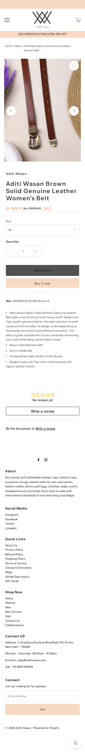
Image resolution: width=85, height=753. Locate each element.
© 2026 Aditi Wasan (18, 728)
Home (8, 46)
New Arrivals (13, 611)
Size (8, 221)
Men (8, 607)
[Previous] (11, 111)
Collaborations (14, 625)
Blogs (8, 572)
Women (10, 602)
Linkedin (11, 528)
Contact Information (18, 567)
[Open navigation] (7, 19)
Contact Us (12, 620)
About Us (11, 545)
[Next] (74, 111)
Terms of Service (16, 563)
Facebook (11, 519)
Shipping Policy (15, 558)
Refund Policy (14, 554)
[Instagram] (45, 460)
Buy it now (42, 283)
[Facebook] (38, 460)
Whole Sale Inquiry (17, 576)
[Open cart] (78, 20)
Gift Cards (12, 581)
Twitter (9, 523)
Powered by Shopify (46, 728)
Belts (17, 46)
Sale (8, 616)
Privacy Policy (14, 549)
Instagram (12, 514)
